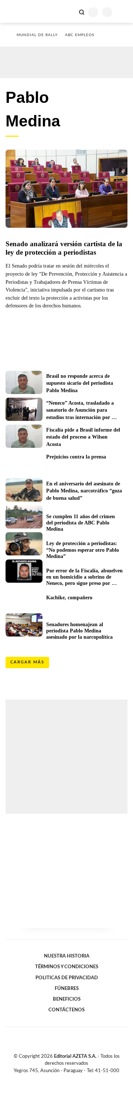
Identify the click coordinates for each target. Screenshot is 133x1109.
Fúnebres (67, 988)
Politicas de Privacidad (66, 978)
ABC (19, 11)
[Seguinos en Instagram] (79, 1079)
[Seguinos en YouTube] (71, 1079)
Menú (122, 12)
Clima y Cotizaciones (69, 11)
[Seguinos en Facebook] (56, 1079)
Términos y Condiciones (66, 967)
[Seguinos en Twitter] (63, 1079)
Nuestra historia (66, 956)
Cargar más (27, 662)
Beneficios (67, 999)
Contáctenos (66, 1010)
